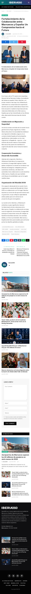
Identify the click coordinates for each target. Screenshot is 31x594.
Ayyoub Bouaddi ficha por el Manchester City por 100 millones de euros (19, 484)
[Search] (28, 2)
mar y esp (23, 229)
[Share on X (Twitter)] (14, 41)
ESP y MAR (4, 15)
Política (23, 583)
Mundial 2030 (5, 234)
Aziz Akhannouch (19, 226)
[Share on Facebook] (5, 41)
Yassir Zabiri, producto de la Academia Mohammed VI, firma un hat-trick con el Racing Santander (14, 321)
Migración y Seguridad (20, 231)
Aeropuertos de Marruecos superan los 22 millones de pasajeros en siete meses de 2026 (15, 295)
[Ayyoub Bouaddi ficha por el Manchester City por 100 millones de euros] (15, 336)
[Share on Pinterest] (22, 41)
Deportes (15, 585)
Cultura (8, 585)
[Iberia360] (15, 2)
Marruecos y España (7, 231)
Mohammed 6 (5, 531)
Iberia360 (8, 33)
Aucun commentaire (23, 36)
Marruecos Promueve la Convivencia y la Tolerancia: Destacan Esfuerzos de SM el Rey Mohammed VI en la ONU (23, 252)
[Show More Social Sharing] (27, 41)
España (25, 580)
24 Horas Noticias (7, 7)
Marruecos (18, 580)
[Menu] (3, 2)
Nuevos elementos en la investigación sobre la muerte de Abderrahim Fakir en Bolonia (20, 493)
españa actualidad (14, 229)
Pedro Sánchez (15, 234)
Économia (4, 451)
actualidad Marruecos (7, 226)
